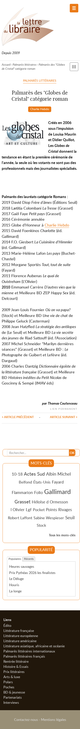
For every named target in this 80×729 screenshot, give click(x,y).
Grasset (23, 501)
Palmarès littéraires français (24, 656)
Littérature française (18, 630)
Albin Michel (58, 474)
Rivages (65, 509)
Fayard (58, 482)
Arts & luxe (11, 676)
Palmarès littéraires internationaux (29, 651)
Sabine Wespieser (48, 517)
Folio (38, 492)
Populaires (15, 558)
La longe (15, 591)
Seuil (70, 518)
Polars (8, 682)
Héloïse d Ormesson (50, 502)
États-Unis (42, 482)
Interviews (11, 702)
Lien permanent (63, 408)
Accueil (6, 64)
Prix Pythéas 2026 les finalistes (32, 572)
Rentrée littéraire (16, 661)
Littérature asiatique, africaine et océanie (34, 646)
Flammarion (22, 492)
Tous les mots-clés (62, 535)
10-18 (17, 474)
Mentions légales (53, 719)
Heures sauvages (21, 566)
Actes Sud (34, 473)
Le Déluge (16, 578)
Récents (29, 558)
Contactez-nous (26, 719)
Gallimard (57, 491)
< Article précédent (18, 417)
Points (51, 509)
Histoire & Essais (15, 666)
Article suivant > (63, 417)
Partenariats (12, 697)
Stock (41, 525)
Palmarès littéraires (24, 64)
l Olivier (18, 509)
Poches (8, 687)
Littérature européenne (20, 635)
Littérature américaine (19, 641)
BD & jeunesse (14, 692)
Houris (14, 585)
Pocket (39, 509)
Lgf (29, 509)
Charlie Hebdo (39, 109)
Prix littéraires (14, 671)
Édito (7, 625)
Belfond (25, 482)
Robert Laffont (20, 517)
